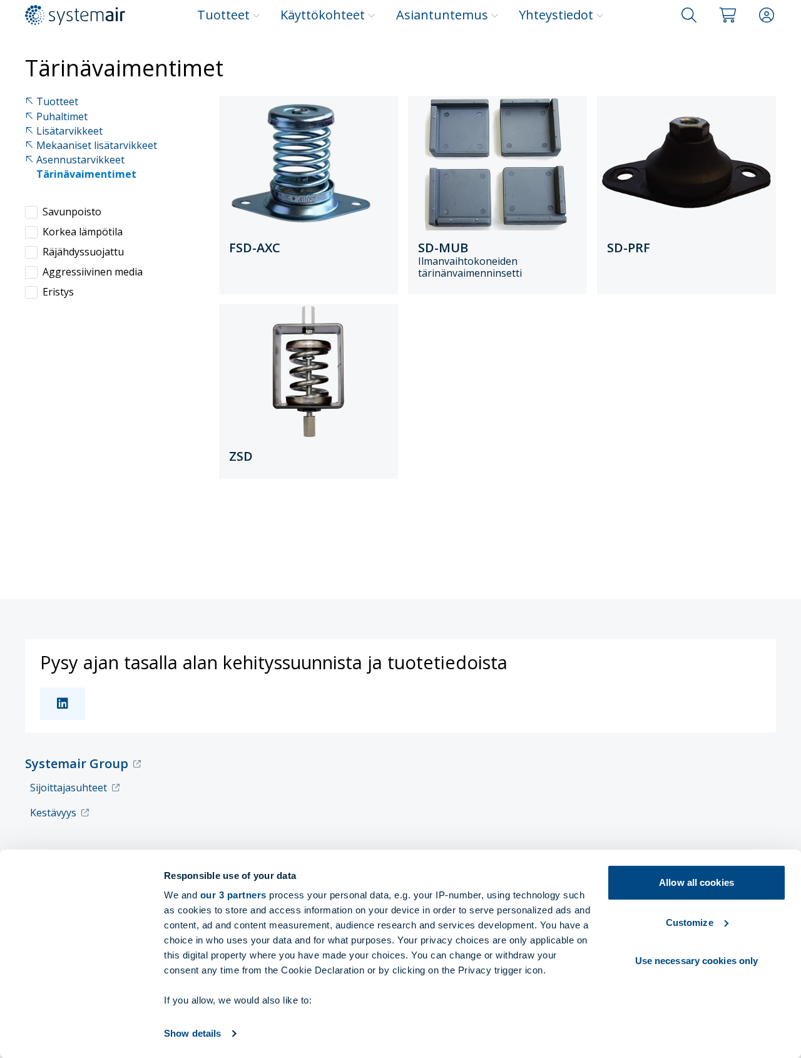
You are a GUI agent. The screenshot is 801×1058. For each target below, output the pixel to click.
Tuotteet (223, 14)
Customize (689, 922)
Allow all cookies (696, 882)
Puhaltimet (62, 117)
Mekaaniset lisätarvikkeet (96, 146)
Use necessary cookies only (696, 960)
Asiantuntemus (442, 14)
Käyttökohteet (322, 14)
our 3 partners (233, 895)
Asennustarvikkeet (80, 160)
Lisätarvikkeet (69, 131)
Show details (192, 1033)
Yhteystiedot (556, 14)
